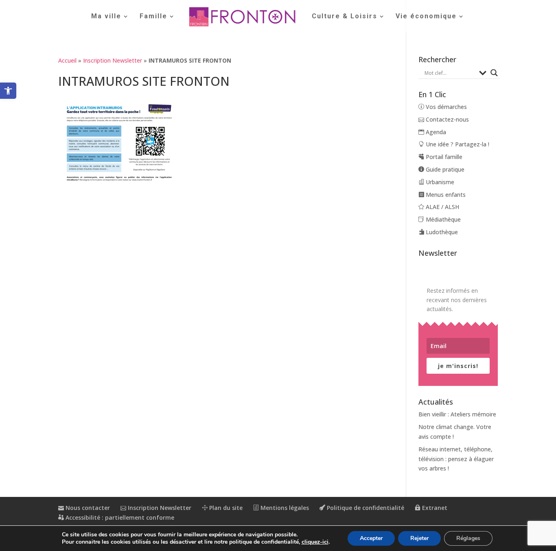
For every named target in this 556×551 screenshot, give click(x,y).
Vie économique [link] (426, 16)
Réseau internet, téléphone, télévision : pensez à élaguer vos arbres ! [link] (456, 459)
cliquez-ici (315, 542)
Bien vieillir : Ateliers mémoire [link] (457, 414)
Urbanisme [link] (439, 182)
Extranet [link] (433, 508)
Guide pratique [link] (444, 169)
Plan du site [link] (225, 508)
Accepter (371, 538)
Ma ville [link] (106, 16)
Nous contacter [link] (87, 508)
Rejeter (419, 538)
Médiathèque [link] (442, 219)
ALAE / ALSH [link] (441, 207)
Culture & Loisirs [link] (344, 16)
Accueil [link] (67, 60)
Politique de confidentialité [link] (364, 508)
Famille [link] (153, 16)
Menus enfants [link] (445, 194)
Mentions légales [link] (284, 508)
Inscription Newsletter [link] (112, 60)
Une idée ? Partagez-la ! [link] (456, 144)
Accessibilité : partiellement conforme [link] (119, 517)
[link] (8, 91)
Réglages (468, 538)
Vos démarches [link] (445, 107)
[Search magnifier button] (494, 72)
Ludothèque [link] (441, 232)
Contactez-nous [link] (446, 119)
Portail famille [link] (443, 157)
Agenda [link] (435, 132)
